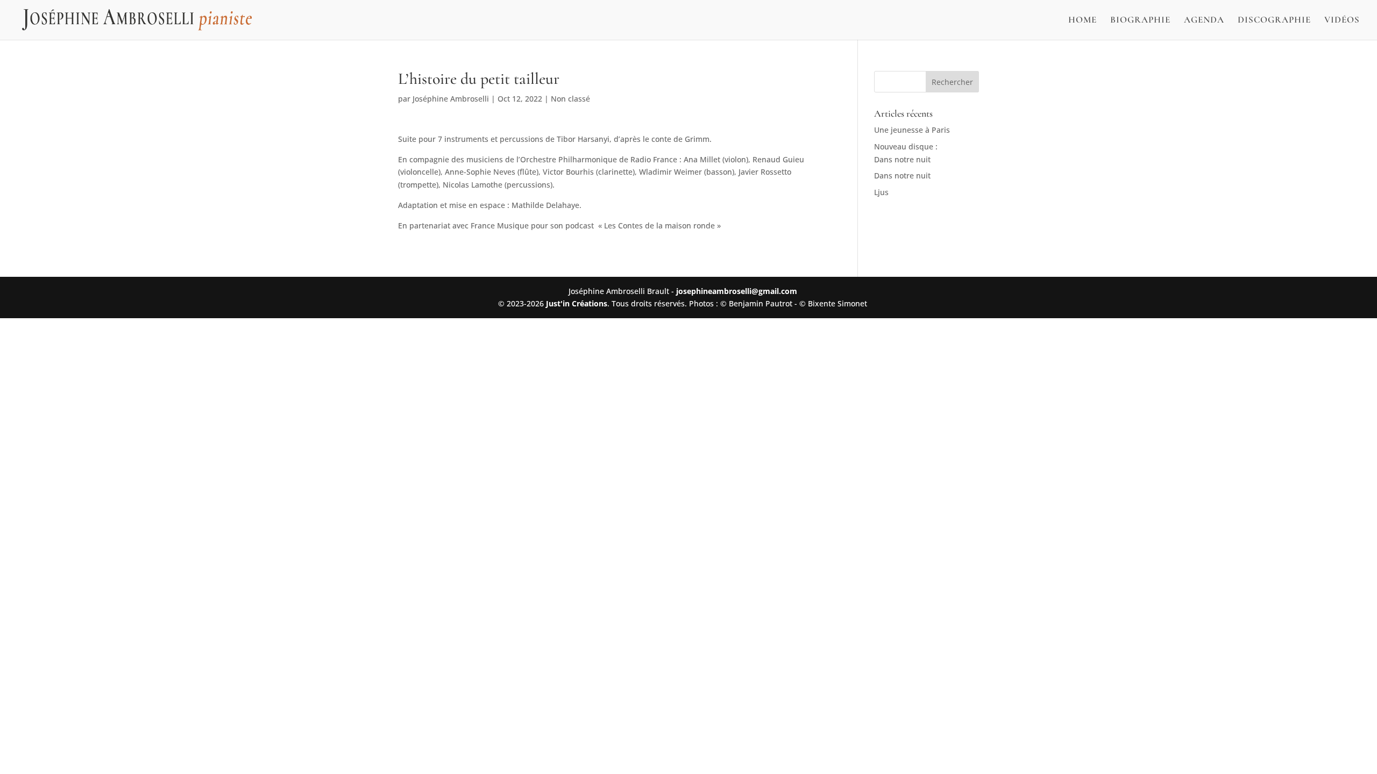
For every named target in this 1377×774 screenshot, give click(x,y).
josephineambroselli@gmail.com (736, 291)
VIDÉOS (1342, 20)
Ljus (881, 192)
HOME (1082, 20)
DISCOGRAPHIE (1274, 20)
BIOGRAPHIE (1140, 20)
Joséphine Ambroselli (451, 99)
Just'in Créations (576, 303)
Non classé (570, 99)
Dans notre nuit (902, 175)
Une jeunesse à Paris (912, 130)
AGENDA (1204, 20)
